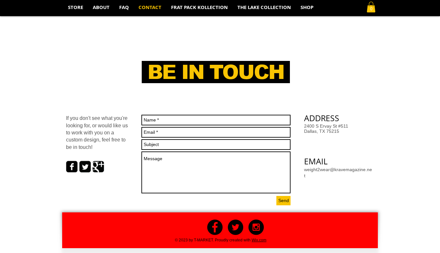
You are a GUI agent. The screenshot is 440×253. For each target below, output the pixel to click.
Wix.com (259, 240)
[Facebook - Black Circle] (215, 227)
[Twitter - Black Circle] (235, 227)
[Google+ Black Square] (98, 166)
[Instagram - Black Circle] (256, 227)
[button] (371, 7)
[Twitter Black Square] (85, 166)
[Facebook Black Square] (72, 166)
